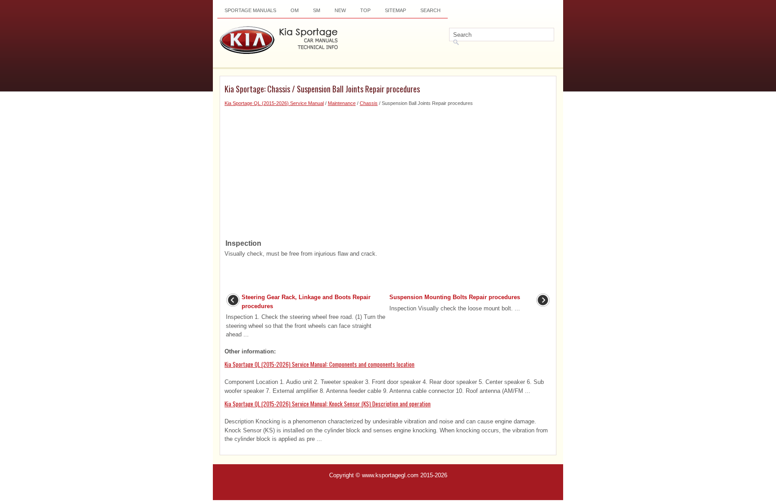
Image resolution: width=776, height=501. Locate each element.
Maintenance (342, 103)
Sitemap (395, 10)
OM (295, 10)
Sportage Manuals (250, 10)
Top (365, 10)
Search (430, 10)
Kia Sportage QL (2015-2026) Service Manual (274, 103)
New (340, 10)
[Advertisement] (388, 170)
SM (316, 10)
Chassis (369, 103)
